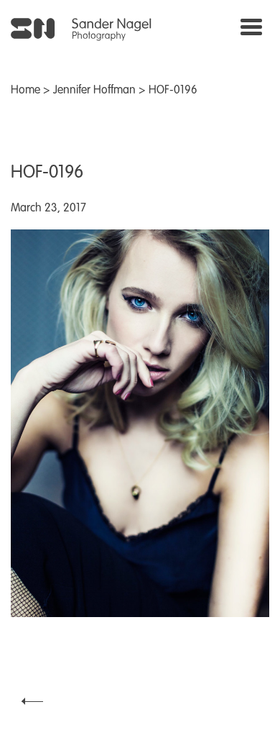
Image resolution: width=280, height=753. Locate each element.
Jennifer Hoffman (94, 90)
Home (25, 90)
